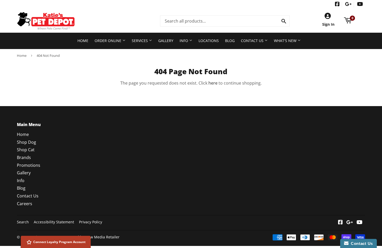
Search (23, 221)
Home (82, 40)
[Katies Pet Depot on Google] (348, 4)
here (213, 83)
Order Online (108, 40)
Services (140, 40)
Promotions (28, 165)
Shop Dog (26, 142)
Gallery (165, 40)
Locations (209, 40)
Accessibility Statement (54, 221)
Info (184, 40)
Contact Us (253, 40)
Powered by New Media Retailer (92, 237)
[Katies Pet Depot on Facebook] (337, 4)
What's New (286, 40)
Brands (24, 157)
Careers (24, 203)
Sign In (328, 24)
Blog (230, 40)
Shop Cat (26, 150)
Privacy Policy (90, 221)
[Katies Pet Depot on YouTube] (360, 4)
